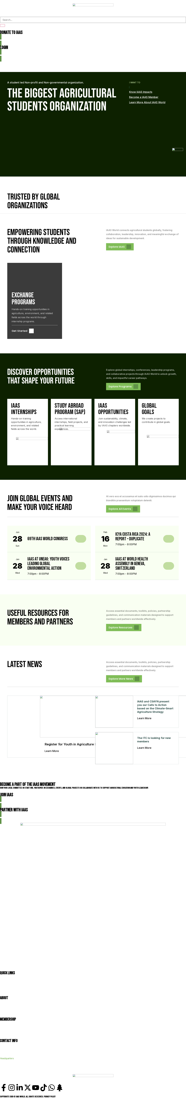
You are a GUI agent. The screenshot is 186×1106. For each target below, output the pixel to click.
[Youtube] (35, 1087)
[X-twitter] (27, 1087)
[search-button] (2, 25)
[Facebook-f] (3, 1087)
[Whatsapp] (51, 1087)
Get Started (19, 331)
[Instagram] (11, 1087)
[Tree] (59, 1087)
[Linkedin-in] (19, 1087)
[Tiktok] (43, 1087)
